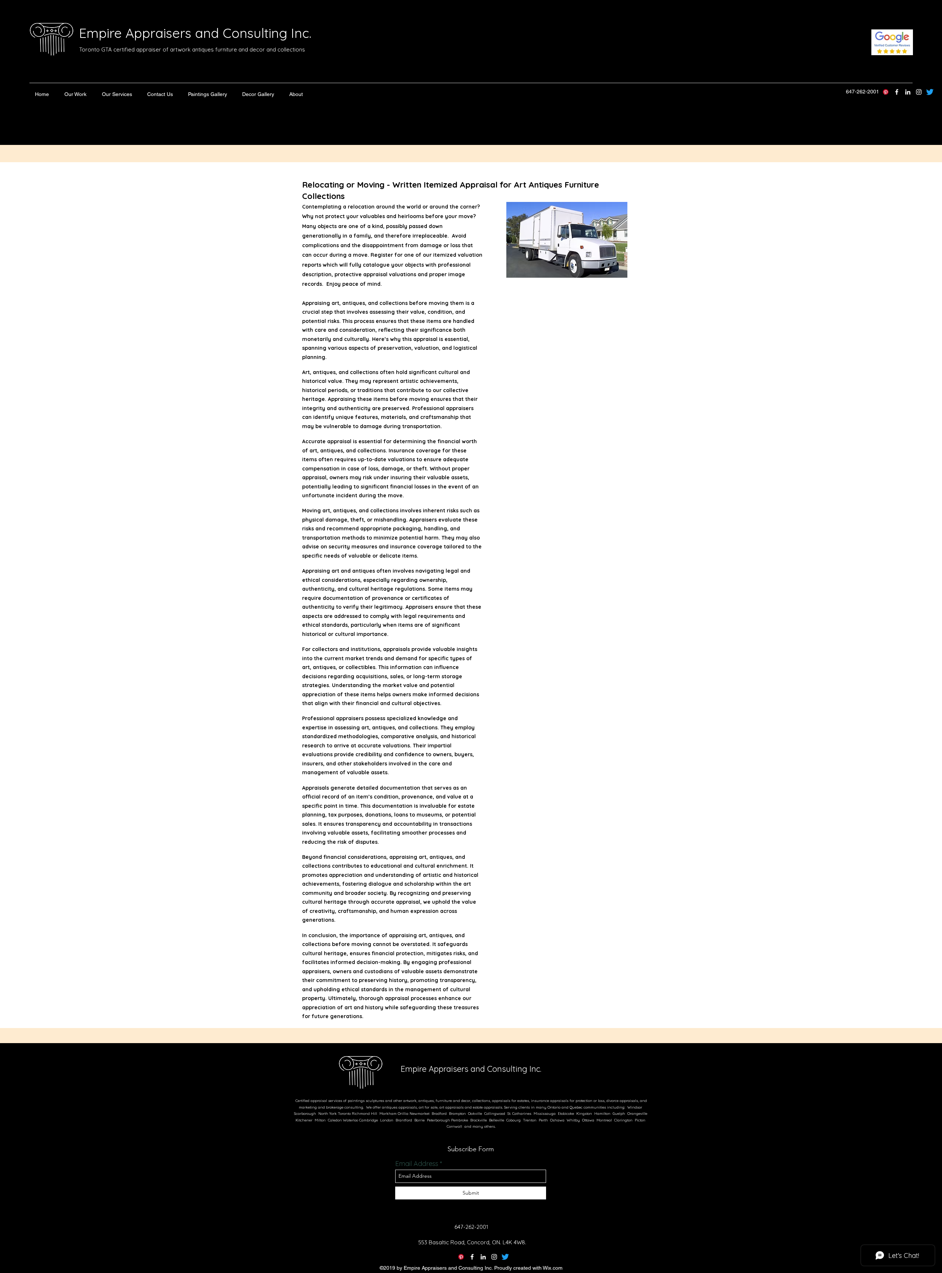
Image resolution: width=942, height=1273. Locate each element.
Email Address (416, 1163)
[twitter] (896, 92)
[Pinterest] (885, 92)
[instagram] (918, 92)
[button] (75, 94)
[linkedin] (907, 92)
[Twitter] (505, 1256)
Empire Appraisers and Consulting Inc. (195, 33)
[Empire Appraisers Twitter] (930, 92)
